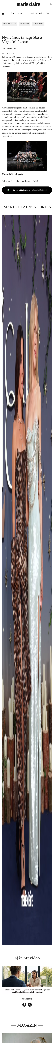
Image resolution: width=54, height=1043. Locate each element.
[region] (27, 580)
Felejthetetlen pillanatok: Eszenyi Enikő (20, 181)
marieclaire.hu (9, 49)
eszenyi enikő (9, 24)
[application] (27, 980)
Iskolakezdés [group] (16, 13)
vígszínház (38, 24)
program (24, 24)
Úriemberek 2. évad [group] (40, 13)
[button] (27, 580)
